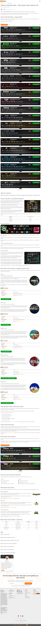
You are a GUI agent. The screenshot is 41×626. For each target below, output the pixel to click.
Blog (25, 594)
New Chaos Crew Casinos (5, 445)
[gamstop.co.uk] (25, 620)
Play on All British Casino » (8, 378)
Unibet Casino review (19, 295)
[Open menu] (9, 25)
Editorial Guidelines (27, 592)
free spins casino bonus (10, 432)
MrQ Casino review (19, 399)
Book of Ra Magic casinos (10, 498)
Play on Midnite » (6, 351)
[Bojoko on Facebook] (17, 591)
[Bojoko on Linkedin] (19, 591)
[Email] (3, 570)
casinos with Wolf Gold (11, 507)
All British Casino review (19, 374)
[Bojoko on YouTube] (21, 591)
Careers (26, 593)
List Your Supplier (27, 597)
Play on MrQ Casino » (7, 403)
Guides (26, 595)
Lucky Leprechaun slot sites (12, 516)
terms (16, 72)
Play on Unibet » (6, 299)
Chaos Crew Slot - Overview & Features (9, 195)
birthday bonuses (24, 427)
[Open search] (39, 25)
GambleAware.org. (3, 32)
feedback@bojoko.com (20, 592)
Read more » (11, 570)
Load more (20, 189)
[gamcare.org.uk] (21, 620)
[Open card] (20, 33)
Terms (20, 618)
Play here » (36, 36)
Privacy (23, 618)
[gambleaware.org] (17, 620)
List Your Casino (27, 596)
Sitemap (18, 618)
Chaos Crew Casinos (4, 24)
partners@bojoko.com (20, 593)
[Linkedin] (2, 570)
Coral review (18, 321)
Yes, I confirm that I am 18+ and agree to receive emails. (21, 585)
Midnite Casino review (19, 347)
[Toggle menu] (40, 1)
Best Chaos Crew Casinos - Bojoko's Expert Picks (24, 195)
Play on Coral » (5, 324)
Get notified (28, 583)
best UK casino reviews (13, 421)
